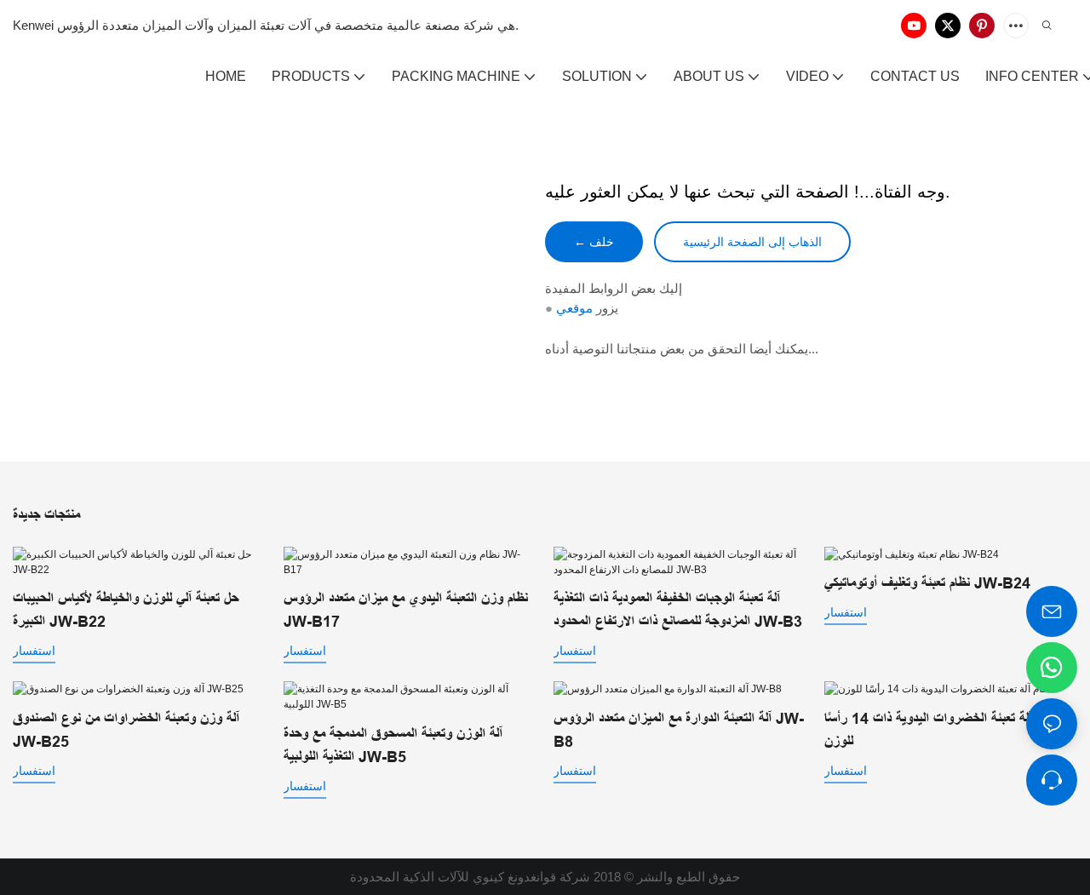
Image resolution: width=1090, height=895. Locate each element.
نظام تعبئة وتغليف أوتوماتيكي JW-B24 (927, 583)
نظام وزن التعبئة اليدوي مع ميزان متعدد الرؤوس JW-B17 (406, 610)
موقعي (574, 308)
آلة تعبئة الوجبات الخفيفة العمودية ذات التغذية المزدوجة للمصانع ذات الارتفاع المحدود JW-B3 (678, 610)
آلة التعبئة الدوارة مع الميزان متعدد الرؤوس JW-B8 (679, 730)
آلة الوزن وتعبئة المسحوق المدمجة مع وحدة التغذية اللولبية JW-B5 (393, 746)
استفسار (34, 650)
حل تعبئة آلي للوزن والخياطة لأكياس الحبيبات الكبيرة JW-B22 (125, 610)
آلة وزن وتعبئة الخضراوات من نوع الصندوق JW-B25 (126, 730)
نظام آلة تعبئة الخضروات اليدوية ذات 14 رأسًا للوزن (940, 730)
